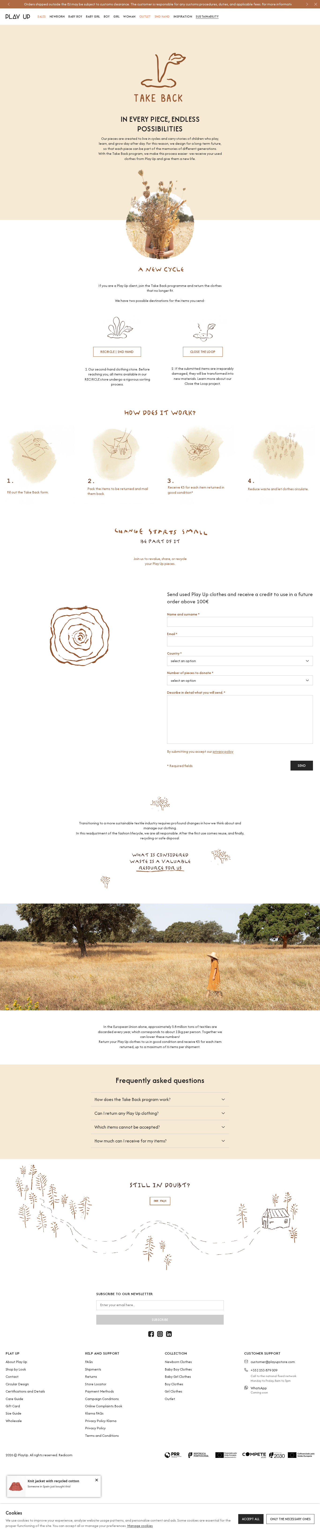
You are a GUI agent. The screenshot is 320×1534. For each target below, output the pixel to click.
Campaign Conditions (102, 1398)
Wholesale (14, 1420)
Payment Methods (99, 1391)
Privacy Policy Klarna (100, 1420)
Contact (12, 1376)
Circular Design (17, 1384)
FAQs (89, 1361)
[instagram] (160, 1334)
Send (302, 765)
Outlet (170, 1398)
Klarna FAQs (94, 1413)
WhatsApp (259, 1388)
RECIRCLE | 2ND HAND (117, 351)
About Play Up (16, 1361)
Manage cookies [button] (140, 1525)
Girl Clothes (173, 1391)
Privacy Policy (95, 1428)
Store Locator (95, 1384)
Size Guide (13, 1413)
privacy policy (223, 751)
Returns (91, 1376)
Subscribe (160, 1319)
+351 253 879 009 (264, 1370)
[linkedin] (168, 1334)
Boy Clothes (174, 1384)
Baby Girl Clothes (178, 1376)
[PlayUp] (18, 16)
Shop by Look (16, 1369)
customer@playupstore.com (273, 1361)
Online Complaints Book (103, 1406)
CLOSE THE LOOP (203, 351)
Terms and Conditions (102, 1435)
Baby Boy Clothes (178, 1369)
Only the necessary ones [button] (290, 1519)
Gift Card (13, 1406)
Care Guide (14, 1398)
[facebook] (151, 1334)
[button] (96, 1480)
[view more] (160, 1217)
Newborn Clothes (178, 1361)
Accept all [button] (251, 1519)
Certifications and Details (25, 1391)
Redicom (65, 1454)
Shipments (93, 1369)
